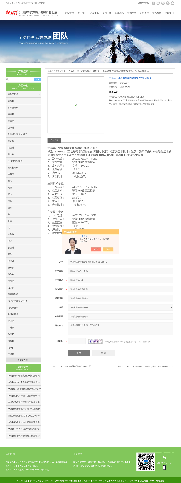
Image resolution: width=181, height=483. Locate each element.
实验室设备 (13, 94)
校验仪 (11, 234)
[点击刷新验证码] (95, 341)
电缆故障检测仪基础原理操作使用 (24, 402)
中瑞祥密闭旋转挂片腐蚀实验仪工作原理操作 (24, 423)
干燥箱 (11, 354)
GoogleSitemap (133, 481)
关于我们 (82, 13)
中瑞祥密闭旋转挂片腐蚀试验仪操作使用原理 (24, 397)
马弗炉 (11, 334)
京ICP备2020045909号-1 (95, 481)
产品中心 (94, 13)
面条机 (11, 114)
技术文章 (131, 13)
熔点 (10, 181)
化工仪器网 (121, 481)
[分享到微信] (158, 3)
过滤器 (11, 321)
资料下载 (106, 13)
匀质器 (11, 274)
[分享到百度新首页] (168, 3)
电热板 (11, 347)
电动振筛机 (13, 307)
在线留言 (156, 13)
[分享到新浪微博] (163, 3)
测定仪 (11, 141)
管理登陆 (160, 481)
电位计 (11, 261)
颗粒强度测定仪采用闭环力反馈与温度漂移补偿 (24, 417)
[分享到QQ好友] (172, 3)
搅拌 (10, 207)
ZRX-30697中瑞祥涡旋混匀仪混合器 (75, 366)
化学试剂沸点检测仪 (17, 134)
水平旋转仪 (13, 107)
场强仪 (11, 287)
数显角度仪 (13, 314)
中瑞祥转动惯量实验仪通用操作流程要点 (24, 377)
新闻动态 (119, 13)
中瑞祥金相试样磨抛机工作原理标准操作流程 (24, 437)
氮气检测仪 (13, 167)
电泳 (10, 241)
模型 (10, 201)
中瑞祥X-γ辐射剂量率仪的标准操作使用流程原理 (24, 390)
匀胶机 (11, 341)
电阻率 (11, 174)
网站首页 (69, 13)
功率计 (11, 127)
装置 (10, 221)
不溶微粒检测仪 (15, 161)
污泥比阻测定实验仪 (17, 301)
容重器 (11, 121)
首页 (63, 71)
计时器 (11, 327)
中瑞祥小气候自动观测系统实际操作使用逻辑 (24, 430)
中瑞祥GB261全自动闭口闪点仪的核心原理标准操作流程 (24, 383)
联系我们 (169, 13)
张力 (10, 194)
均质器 (11, 281)
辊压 (10, 187)
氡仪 (10, 254)
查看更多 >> (23, 360)
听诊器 (11, 154)
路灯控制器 (13, 294)
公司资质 (144, 13)
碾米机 (11, 101)
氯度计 (11, 247)
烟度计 (11, 147)
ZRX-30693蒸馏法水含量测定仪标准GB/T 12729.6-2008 (149, 366)
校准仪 (11, 267)
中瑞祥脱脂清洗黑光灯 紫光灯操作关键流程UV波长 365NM (24, 410)
